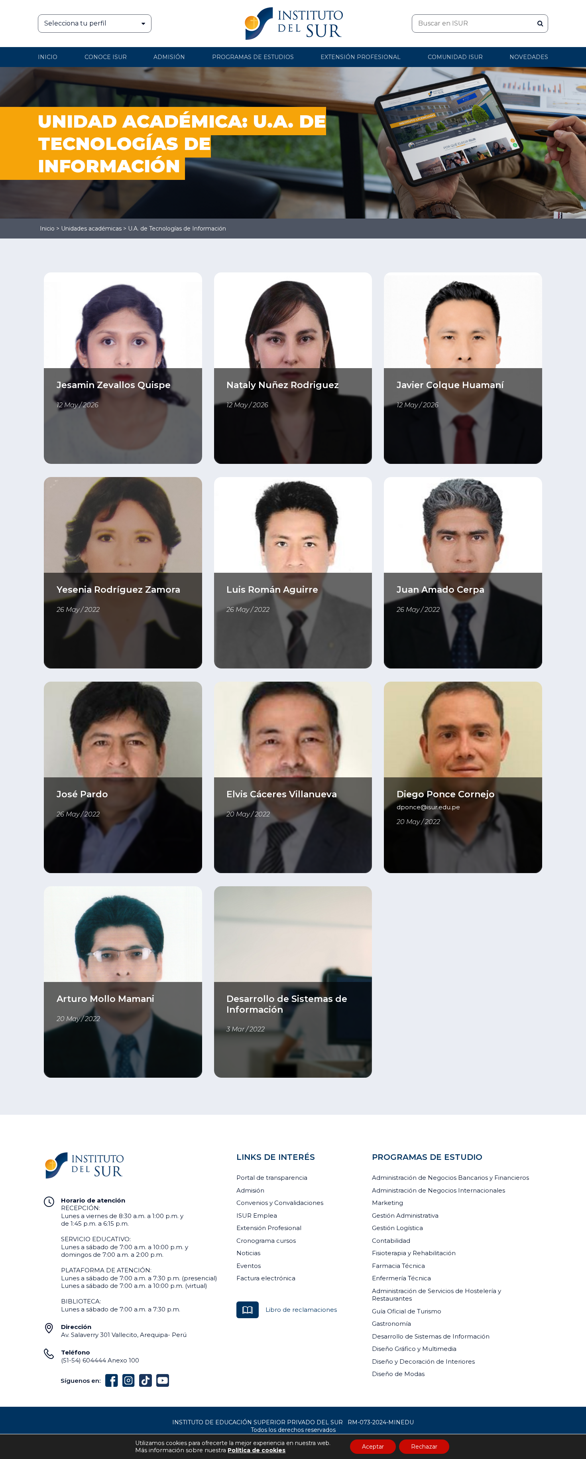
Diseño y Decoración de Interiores (423, 1361)
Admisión (169, 57)
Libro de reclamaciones (301, 1309)
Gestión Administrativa (405, 1215)
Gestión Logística (397, 1228)
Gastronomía (391, 1323)
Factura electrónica (265, 1278)
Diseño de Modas (398, 1374)
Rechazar (424, 1446)
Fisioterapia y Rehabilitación (414, 1253)
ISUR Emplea (256, 1215)
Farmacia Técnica (398, 1266)
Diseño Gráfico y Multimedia (414, 1349)
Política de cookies (256, 1450)
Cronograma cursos (266, 1240)
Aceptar (373, 1446)
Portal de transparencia (271, 1177)
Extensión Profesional (268, 1228)
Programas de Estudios (253, 57)
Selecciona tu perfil (75, 23)
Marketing (387, 1203)
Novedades (528, 57)
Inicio (47, 57)
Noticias (248, 1253)
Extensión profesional (361, 57)
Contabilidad (391, 1240)
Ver (49, 373)
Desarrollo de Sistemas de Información (431, 1336)
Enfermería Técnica (401, 1278)
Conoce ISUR (106, 57)
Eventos (248, 1266)
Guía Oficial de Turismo (406, 1311)
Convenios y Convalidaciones (279, 1203)
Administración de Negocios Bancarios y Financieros (450, 1177)
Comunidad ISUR (455, 57)
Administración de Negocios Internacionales (438, 1190)
